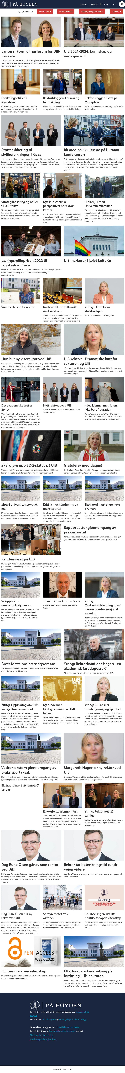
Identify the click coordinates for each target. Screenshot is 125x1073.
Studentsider (65, 11)
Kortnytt (94, 4)
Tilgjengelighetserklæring (41, 1035)
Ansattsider (44, 11)
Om (113, 4)
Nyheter (83, 4)
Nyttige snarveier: (25, 11)
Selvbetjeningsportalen (91, 11)
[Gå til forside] (19, 4)
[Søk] (122, 4)
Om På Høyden (49, 1019)
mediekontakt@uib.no (68, 1027)
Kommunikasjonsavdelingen (62, 1030)
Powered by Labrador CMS (62, 1069)
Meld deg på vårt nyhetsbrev (43, 1039)
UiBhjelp (115, 11)
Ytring (105, 4)
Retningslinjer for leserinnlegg (72, 1019)
